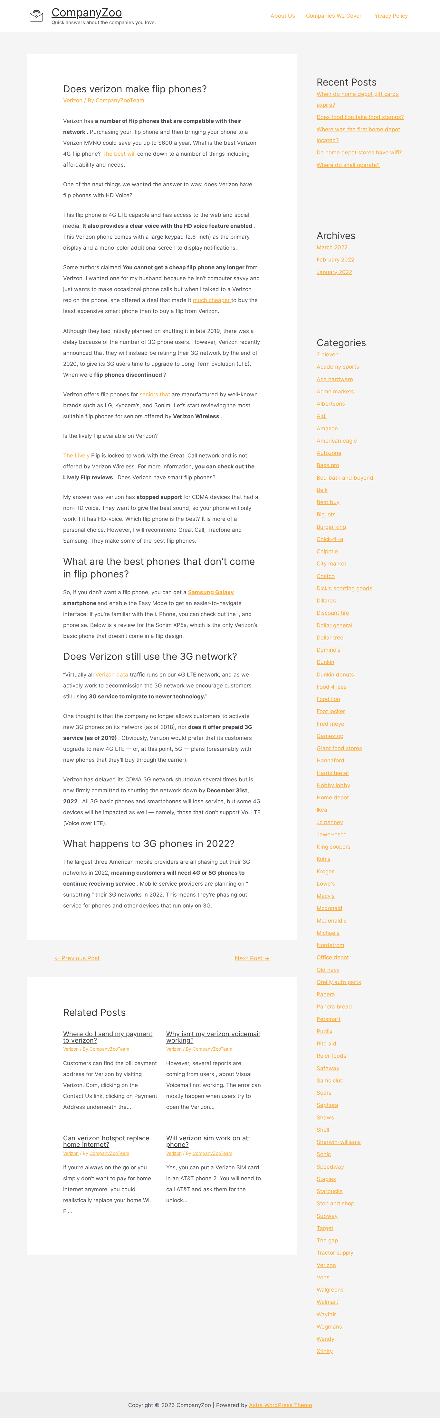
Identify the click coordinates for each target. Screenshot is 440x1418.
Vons (323, 1277)
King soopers (333, 846)
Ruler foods (331, 1056)
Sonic (324, 1154)
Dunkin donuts (335, 674)
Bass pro (328, 465)
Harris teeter (333, 773)
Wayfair (326, 1314)
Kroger (325, 871)
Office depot (333, 957)
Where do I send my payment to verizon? (107, 1037)
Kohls (323, 859)
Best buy (328, 502)
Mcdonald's (332, 920)
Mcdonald (329, 908)
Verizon (72, 100)
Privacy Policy (390, 16)
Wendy (325, 1339)
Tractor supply (335, 1252)
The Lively (77, 455)
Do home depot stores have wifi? (359, 152)
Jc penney (330, 822)
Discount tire (333, 613)
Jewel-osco (332, 834)
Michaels (328, 933)
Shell (323, 1130)
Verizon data (111, 674)
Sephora (327, 1105)
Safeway (328, 1068)
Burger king (331, 527)
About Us (283, 16)
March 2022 (332, 247)
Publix (324, 1031)
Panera (326, 994)
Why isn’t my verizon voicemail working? (213, 1037)
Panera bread (334, 1006)
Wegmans (329, 1326)
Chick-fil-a (330, 539)
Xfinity (325, 1351)
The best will (119, 154)
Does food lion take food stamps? (360, 117)
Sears (324, 1093)
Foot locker (331, 711)
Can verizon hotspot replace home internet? (106, 1141)
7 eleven (328, 354)
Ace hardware (335, 379)
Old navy (328, 970)
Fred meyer (331, 724)
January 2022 (334, 272)
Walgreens (330, 1289)
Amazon (327, 428)
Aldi (322, 416)
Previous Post (77, 958)
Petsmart (328, 1019)
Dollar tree (330, 637)
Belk (322, 490)
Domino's (328, 650)
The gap (327, 1240)
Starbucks (330, 1191)
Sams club (330, 1080)
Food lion (328, 699)
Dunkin (325, 662)
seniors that (155, 394)
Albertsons (331, 404)
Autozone (329, 453)
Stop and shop (335, 1203)
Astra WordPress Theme (280, 1405)
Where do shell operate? (348, 165)
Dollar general (334, 625)
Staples (326, 1179)
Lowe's (326, 883)
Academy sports (338, 367)
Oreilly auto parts (339, 982)
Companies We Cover (333, 16)
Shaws (325, 1117)
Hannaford (330, 760)
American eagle (337, 440)
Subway (327, 1216)
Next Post (252, 958)
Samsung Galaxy (211, 592)
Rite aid (326, 1043)
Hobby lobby (333, 785)
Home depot (333, 797)
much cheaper (212, 300)
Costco (326, 576)
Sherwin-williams (339, 1142)
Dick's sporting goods (344, 588)
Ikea (322, 809)
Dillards (326, 600)
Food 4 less (332, 687)
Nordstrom (330, 945)
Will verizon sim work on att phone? (208, 1141)
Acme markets (335, 391)
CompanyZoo (87, 12)
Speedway (330, 1167)
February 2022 (335, 259)
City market (331, 563)
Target (325, 1228)
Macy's (326, 896)
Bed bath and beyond (345, 477)
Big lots (326, 514)
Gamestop (330, 736)
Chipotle (327, 551)
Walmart (327, 1302)
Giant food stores (339, 748)
